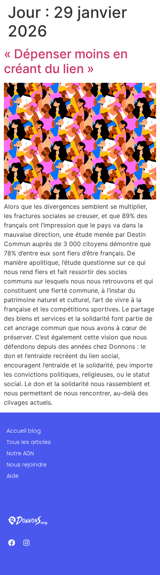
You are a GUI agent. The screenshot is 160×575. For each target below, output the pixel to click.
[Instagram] (26, 542)
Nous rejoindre (27, 464)
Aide (13, 476)
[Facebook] (11, 542)
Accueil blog (24, 431)
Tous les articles (29, 442)
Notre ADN (20, 453)
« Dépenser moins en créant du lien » (66, 61)
